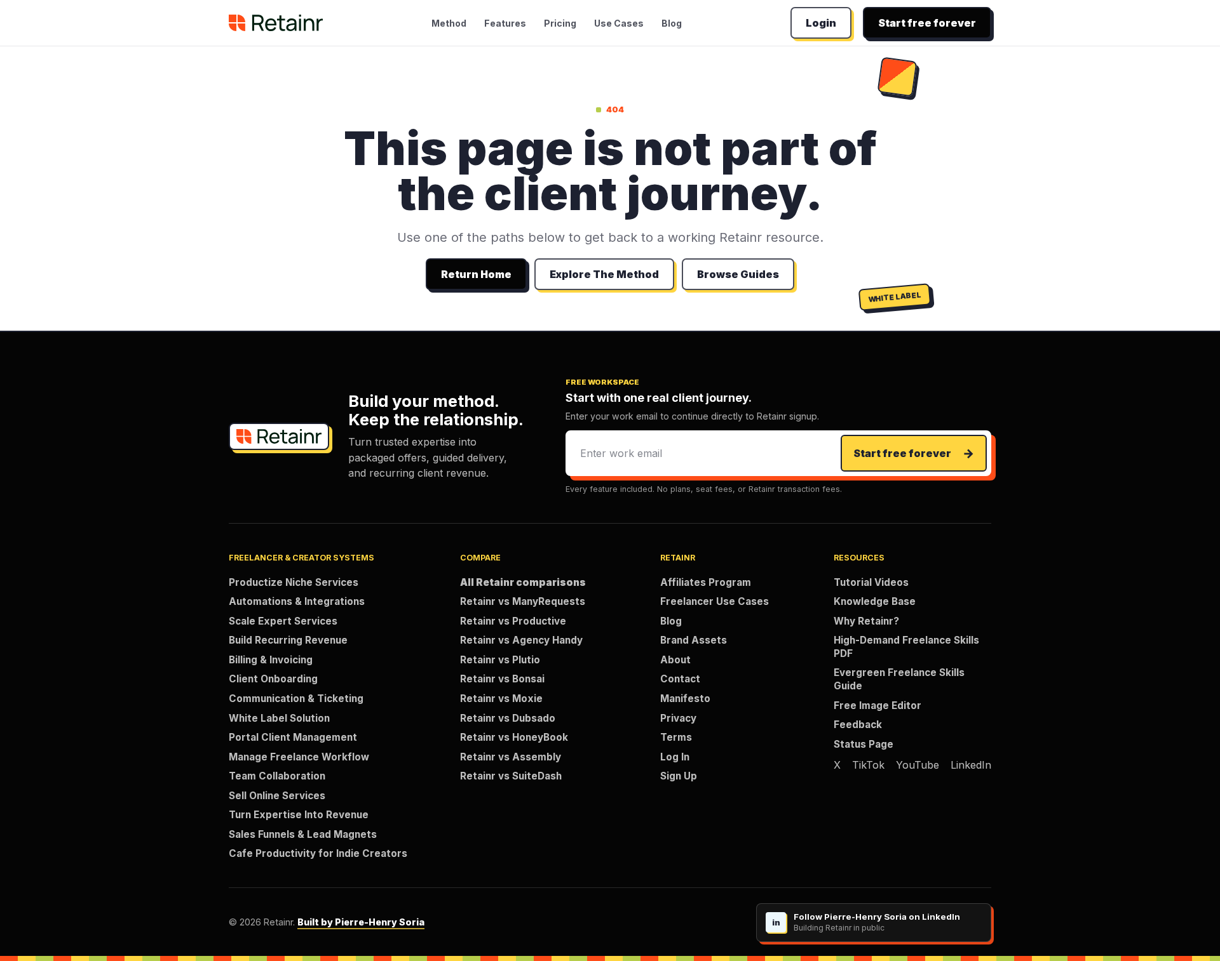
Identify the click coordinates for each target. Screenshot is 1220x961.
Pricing (560, 23)
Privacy (678, 718)
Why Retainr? (866, 621)
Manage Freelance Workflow (299, 757)
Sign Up (678, 776)
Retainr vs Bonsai (502, 679)
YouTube (917, 765)
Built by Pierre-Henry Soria (360, 922)
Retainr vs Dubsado (507, 718)
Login (821, 23)
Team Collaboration (277, 776)
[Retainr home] (276, 23)
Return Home (476, 274)
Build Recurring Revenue (288, 640)
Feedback (858, 725)
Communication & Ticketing (296, 699)
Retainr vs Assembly (510, 757)
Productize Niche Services (293, 582)
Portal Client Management (293, 737)
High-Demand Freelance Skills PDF (906, 646)
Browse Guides (738, 274)
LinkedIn (971, 765)
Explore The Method (604, 274)
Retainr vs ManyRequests (522, 601)
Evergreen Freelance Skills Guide (899, 679)
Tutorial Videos (871, 582)
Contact (680, 679)
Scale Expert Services (283, 621)
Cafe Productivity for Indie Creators (318, 853)
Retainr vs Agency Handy (521, 640)
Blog (671, 23)
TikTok (868, 765)
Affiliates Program (705, 582)
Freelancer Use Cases (714, 601)
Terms (676, 737)
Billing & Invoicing (271, 660)
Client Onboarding (273, 679)
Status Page (863, 744)
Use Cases (619, 23)
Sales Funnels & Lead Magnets (303, 834)
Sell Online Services (277, 796)
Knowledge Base (875, 601)
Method (448, 23)
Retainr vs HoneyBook (514, 737)
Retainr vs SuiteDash (511, 776)
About (675, 660)
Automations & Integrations (297, 601)
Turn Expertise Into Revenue (299, 815)
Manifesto (685, 699)
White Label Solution (279, 718)
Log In (674, 757)
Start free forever (927, 23)
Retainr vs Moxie (501, 699)
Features (505, 23)
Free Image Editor (877, 705)
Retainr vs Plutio (500, 660)
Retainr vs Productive (513, 621)
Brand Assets (693, 640)
